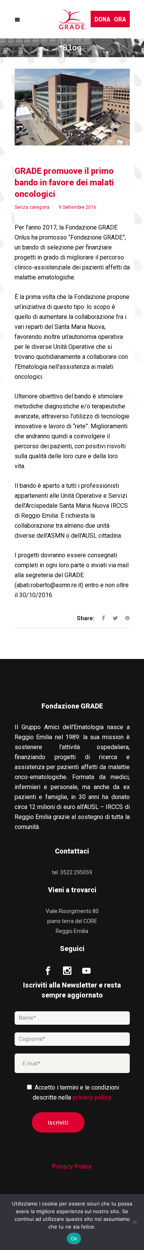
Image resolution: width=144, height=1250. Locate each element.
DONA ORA (110, 19)
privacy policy (92, 1097)
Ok (74, 1238)
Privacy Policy (72, 1166)
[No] (134, 1222)
